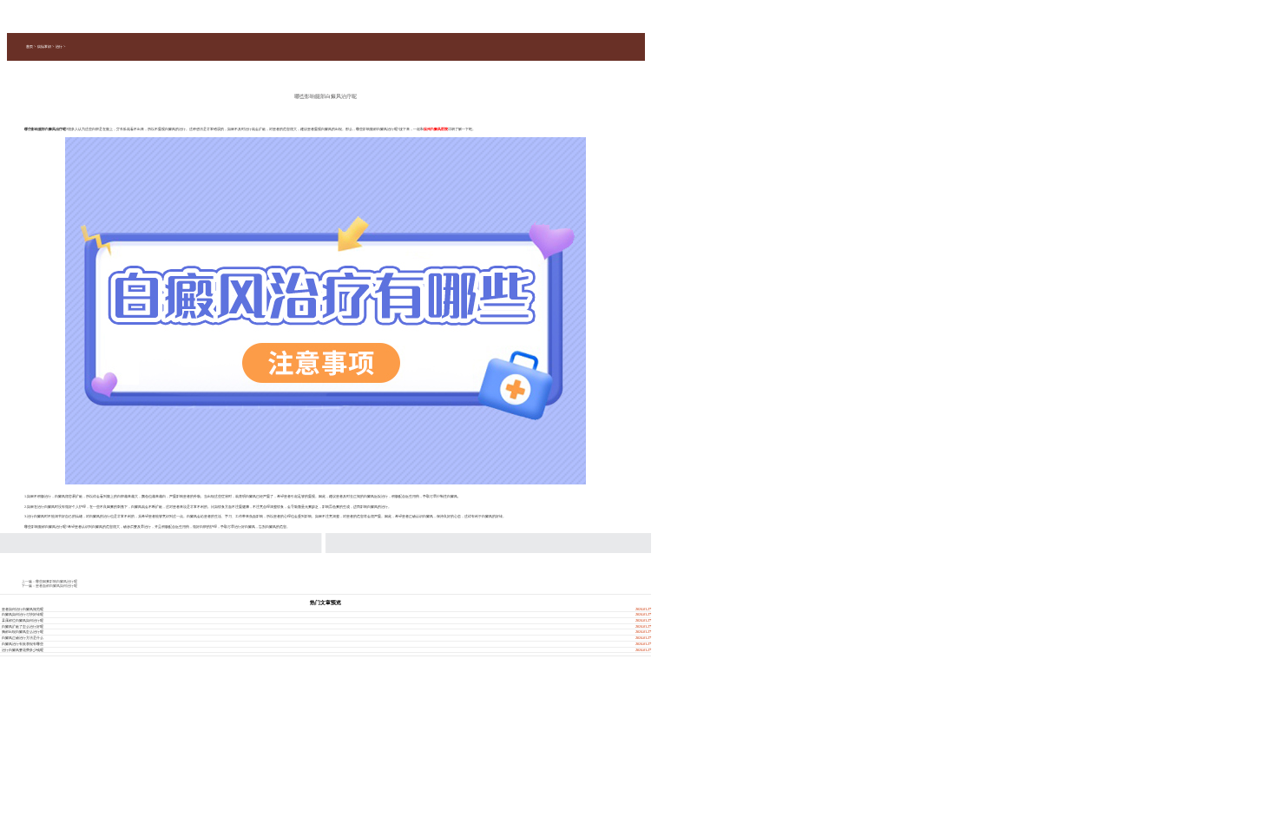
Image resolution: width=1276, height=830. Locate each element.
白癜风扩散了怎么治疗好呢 (22, 626)
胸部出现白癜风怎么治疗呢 (22, 631)
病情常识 (44, 46)
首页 (29, 46)
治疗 (59, 46)
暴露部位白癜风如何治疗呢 (22, 620)
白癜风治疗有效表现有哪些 (22, 644)
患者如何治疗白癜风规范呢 (22, 609)
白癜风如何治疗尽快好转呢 (22, 614)
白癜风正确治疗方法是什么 (22, 638)
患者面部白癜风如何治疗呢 (56, 585)
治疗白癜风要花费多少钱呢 (22, 650)
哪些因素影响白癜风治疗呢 (56, 581)
